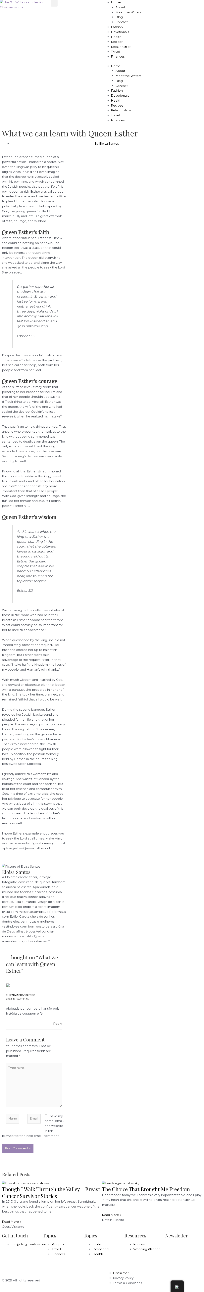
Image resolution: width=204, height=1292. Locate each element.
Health (116, 37)
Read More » (11, 1221)
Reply (57, 1024)
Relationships (121, 47)
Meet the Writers (128, 12)
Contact (122, 22)
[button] (54, 3)
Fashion (117, 27)
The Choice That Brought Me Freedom (146, 1189)
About (120, 7)
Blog (119, 17)
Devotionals (120, 32)
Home (116, 2)
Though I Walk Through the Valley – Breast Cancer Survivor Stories (51, 1192)
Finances (118, 56)
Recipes (117, 42)
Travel (115, 52)
